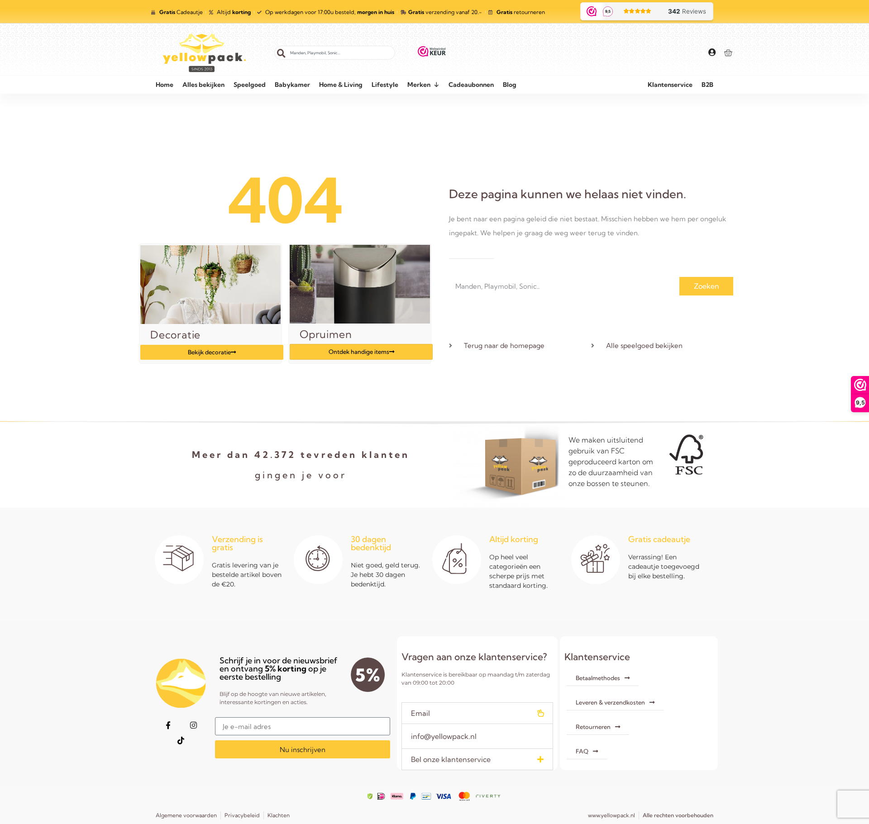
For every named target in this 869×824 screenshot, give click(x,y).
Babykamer (292, 85)
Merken (418, 85)
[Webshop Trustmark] (432, 53)
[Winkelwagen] (728, 52)
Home (164, 85)
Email (420, 713)
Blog (509, 85)
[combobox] (334, 53)
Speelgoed (250, 85)
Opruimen (326, 334)
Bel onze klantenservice (451, 759)
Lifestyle (385, 85)
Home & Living (341, 85)
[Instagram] (193, 725)
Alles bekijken (203, 85)
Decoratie (175, 334)
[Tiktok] (180, 740)
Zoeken (706, 286)
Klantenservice (670, 85)
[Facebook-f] (168, 725)
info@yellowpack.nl (444, 736)
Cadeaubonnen (471, 85)
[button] (477, 713)
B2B (707, 85)
